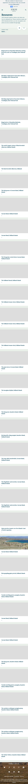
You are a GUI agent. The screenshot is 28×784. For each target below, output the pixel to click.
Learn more (15, 6)
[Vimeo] (14, 773)
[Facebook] (9, 769)
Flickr (19, 22)
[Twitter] (4, 769)
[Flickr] (18, 769)
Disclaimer (16, 776)
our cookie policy (14, 4)
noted (12, 779)
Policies (22, 776)
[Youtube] (9, 773)
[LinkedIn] (23, 769)
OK (11, 6)
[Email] (18, 773)
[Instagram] (14, 769)
